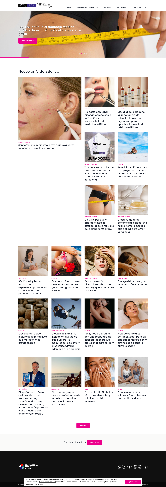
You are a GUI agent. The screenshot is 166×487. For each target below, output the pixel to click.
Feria (69, 7)
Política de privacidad (47, 482)
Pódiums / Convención (87, 7)
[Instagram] (135, 467)
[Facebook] (124, 467)
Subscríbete (94, 442)
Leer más (83, 425)
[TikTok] (146, 467)
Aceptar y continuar (133, 482)
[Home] (27, 5)
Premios (107, 7)
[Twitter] (119, 467)
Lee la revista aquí (28, 39)
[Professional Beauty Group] (28, 466)
